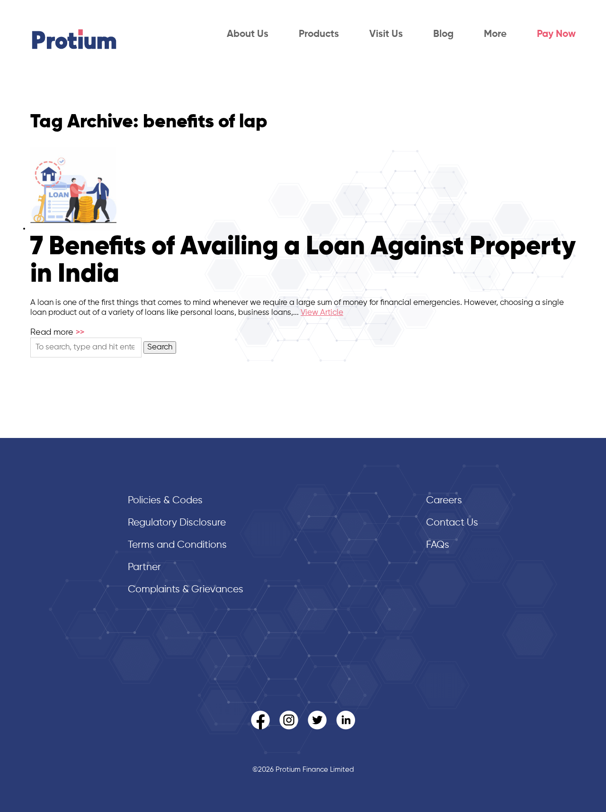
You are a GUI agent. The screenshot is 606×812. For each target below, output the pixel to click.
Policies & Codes (165, 501)
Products (319, 34)
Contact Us (452, 523)
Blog (443, 34)
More (495, 34)
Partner (144, 567)
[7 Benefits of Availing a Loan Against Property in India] (73, 228)
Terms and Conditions (177, 545)
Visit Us (386, 34)
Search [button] (159, 347)
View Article (322, 313)
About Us (247, 34)
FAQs (437, 545)
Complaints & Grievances (185, 590)
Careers (444, 501)
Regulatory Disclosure (177, 523)
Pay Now (556, 34)
